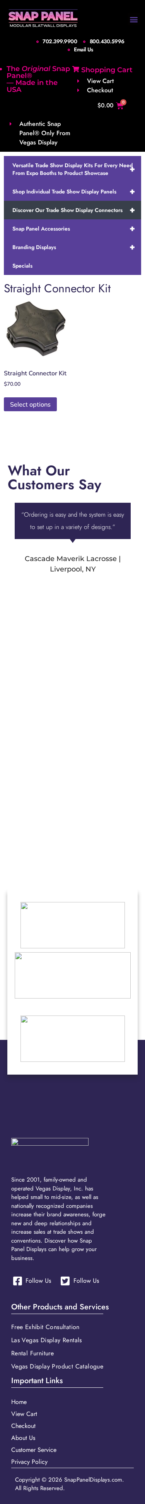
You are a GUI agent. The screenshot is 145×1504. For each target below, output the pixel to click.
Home (19, 1401)
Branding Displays (73, 247)
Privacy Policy (29, 1461)
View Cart (24, 1413)
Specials (22, 266)
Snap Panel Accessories (73, 228)
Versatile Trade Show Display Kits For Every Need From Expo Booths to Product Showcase (73, 169)
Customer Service (33, 1449)
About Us (23, 1437)
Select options (30, 404)
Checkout (23, 1425)
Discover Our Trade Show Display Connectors (73, 209)
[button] (134, 19)
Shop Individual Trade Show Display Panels (73, 191)
